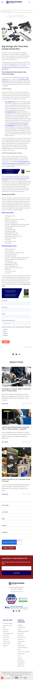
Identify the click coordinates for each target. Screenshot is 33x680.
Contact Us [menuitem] (6, 635)
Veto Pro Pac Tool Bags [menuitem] (24, 651)
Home (10, 15)
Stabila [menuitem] (19, 643)
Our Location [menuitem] (6, 637)
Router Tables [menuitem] (21, 662)
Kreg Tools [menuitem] (20, 639)
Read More (5, 403)
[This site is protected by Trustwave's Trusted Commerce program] (23, 600)
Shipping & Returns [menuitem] (8, 633)
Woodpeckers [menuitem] (21, 653)
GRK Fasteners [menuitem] (21, 637)
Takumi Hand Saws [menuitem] (22, 647)
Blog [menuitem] (4, 627)
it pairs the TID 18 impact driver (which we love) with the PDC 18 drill (16, 178)
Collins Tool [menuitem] (21, 635)
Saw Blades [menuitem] (21, 664)
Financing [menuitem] (5, 631)
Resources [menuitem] (5, 629)
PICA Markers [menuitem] (21, 641)
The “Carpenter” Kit (10, 112)
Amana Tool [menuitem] (21, 633)
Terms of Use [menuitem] (6, 643)
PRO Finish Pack (7, 212)
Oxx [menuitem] (19, 655)
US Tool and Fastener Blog (18, 15)
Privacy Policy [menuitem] (6, 641)
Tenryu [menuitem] (19, 649)
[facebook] (13, 354)
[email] (16, 354)
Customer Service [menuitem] (7, 625)
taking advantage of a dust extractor (18, 123)
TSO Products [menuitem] (21, 645)
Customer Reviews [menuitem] (7, 623)
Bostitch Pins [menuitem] (21, 666)
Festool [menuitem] (20, 629)
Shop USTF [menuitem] (5, 639)
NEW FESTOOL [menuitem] (21, 627)
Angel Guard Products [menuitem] (23, 631)
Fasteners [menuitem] (20, 660)
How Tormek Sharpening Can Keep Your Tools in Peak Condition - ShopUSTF (16, 428)
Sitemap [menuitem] (5, 645)
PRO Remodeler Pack (9, 246)
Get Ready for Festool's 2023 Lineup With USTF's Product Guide (16, 390)
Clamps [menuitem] (20, 657)
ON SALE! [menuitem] (20, 625)
